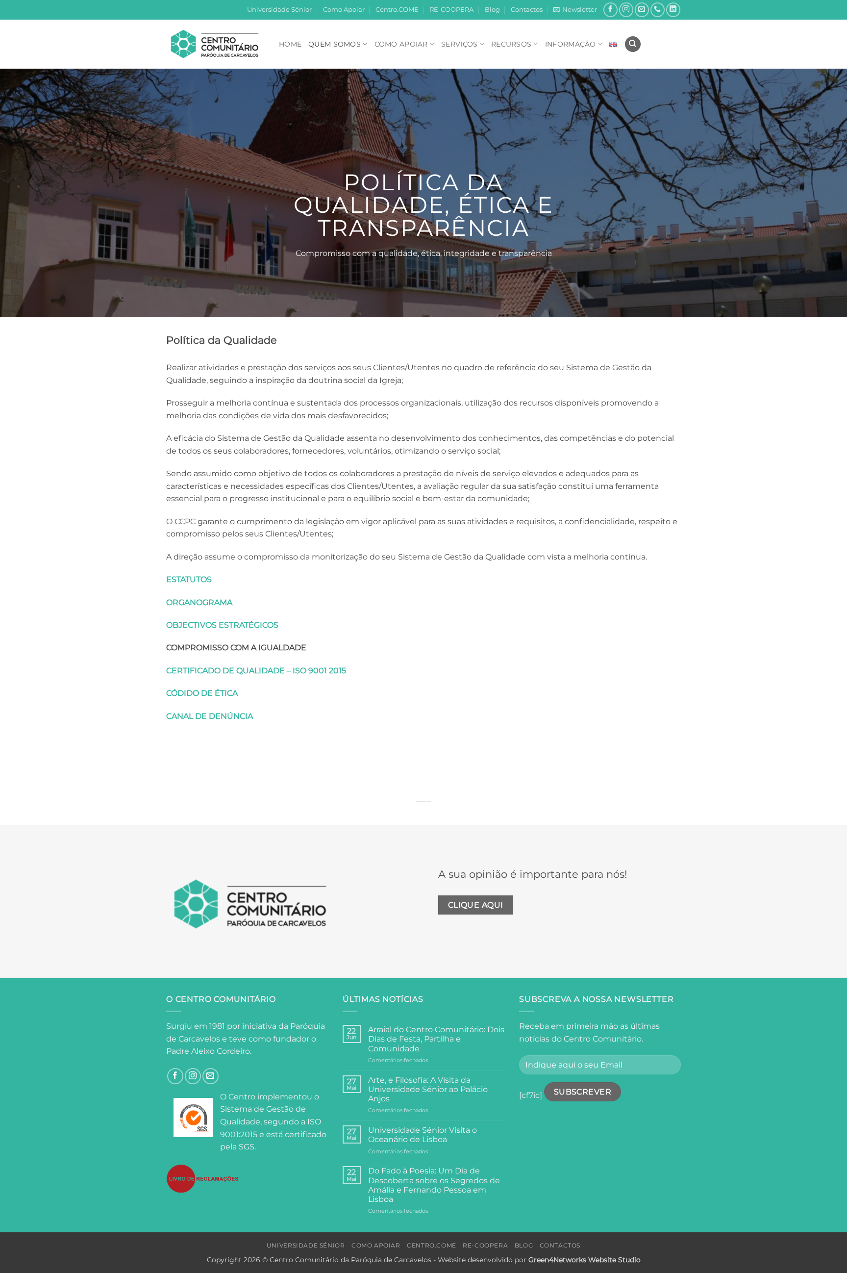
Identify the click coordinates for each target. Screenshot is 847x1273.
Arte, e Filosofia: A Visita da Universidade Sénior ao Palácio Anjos (428, 1089)
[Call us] (657, 9)
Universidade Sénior (279, 9)
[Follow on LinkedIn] (673, 9)
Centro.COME (397, 9)
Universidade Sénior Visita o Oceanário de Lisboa (422, 1134)
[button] (575, 9)
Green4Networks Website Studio (584, 1259)
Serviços (459, 44)
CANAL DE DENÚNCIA (209, 716)
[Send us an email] (642, 9)
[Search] (633, 44)
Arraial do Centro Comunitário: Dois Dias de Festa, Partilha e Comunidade (436, 1039)
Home (290, 44)
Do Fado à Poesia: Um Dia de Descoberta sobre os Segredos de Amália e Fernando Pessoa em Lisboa (434, 1185)
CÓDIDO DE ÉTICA (202, 693)
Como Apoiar (344, 9)
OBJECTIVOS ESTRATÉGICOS (222, 625)
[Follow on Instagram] (626, 9)
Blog (492, 9)
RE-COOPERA (451, 9)
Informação (570, 44)
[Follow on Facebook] (610, 9)
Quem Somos (334, 44)
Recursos (511, 44)
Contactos (527, 9)
